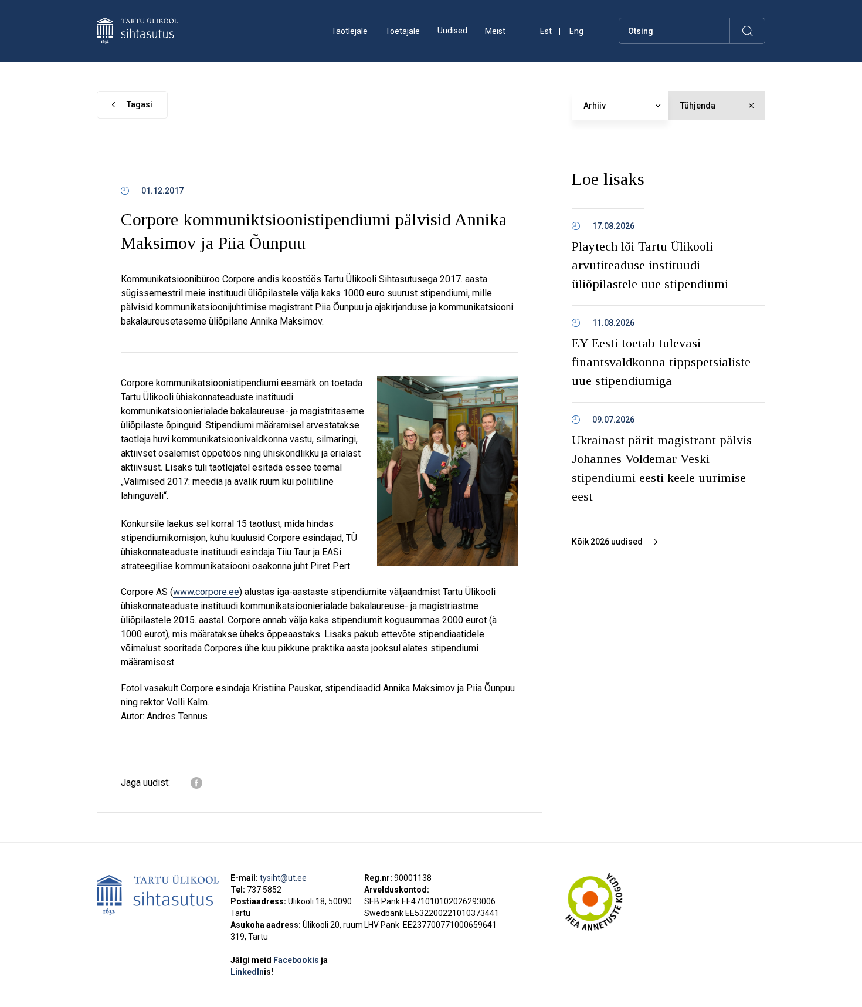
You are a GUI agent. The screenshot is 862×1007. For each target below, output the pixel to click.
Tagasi (139, 104)
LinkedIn (251, 971)
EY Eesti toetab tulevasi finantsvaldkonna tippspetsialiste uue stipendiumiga (661, 362)
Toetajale (402, 31)
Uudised (452, 30)
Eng (576, 31)
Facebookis (297, 960)
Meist (495, 31)
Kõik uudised (607, 541)
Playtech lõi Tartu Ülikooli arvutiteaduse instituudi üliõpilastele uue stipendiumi (650, 265)
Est (546, 31)
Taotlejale (349, 31)
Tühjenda (697, 105)
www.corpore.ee (206, 591)
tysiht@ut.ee (283, 878)
